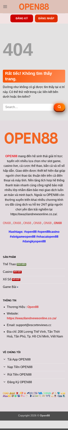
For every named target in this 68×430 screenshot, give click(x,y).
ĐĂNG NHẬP (46, 18)
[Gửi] (59, 107)
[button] (5, 6)
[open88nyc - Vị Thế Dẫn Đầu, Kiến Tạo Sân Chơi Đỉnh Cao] (34, 6)
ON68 (7, 223)
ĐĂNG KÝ (22, 18)
